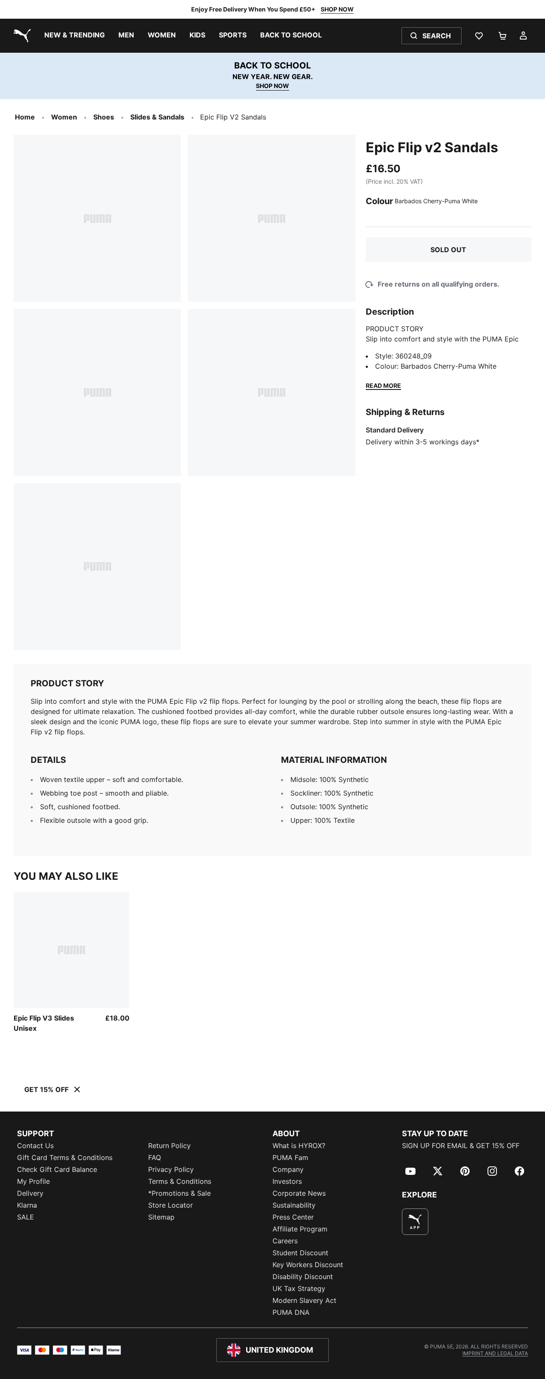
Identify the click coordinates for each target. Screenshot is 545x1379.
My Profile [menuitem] (33, 1181)
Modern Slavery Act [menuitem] (304, 1300)
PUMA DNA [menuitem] (291, 1312)
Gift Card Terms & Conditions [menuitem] (64, 1157)
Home (25, 117)
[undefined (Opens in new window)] (415, 1221)
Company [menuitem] (288, 1169)
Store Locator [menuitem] (170, 1205)
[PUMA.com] (20, 35)
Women (64, 117)
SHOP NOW (337, 9)
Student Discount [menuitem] (300, 1252)
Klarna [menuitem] (27, 1205)
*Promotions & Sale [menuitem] (179, 1193)
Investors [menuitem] (287, 1181)
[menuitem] (74, 35)
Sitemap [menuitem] (161, 1217)
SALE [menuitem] (25, 1217)
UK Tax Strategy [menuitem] (298, 1288)
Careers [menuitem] (285, 1241)
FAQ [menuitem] (154, 1157)
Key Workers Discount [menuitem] (307, 1264)
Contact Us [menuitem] (35, 1145)
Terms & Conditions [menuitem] (179, 1181)
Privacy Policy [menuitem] (171, 1169)
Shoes (103, 117)
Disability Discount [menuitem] (302, 1276)
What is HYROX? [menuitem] (298, 1145)
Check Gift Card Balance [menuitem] (57, 1169)
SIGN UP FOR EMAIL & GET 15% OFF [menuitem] (460, 1145)
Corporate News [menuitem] (299, 1193)
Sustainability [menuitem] (294, 1205)
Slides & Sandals (157, 117)
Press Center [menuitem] (293, 1217)
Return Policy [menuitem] (169, 1145)
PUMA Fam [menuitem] (290, 1157)
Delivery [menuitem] (30, 1193)
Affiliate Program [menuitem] (299, 1229)
